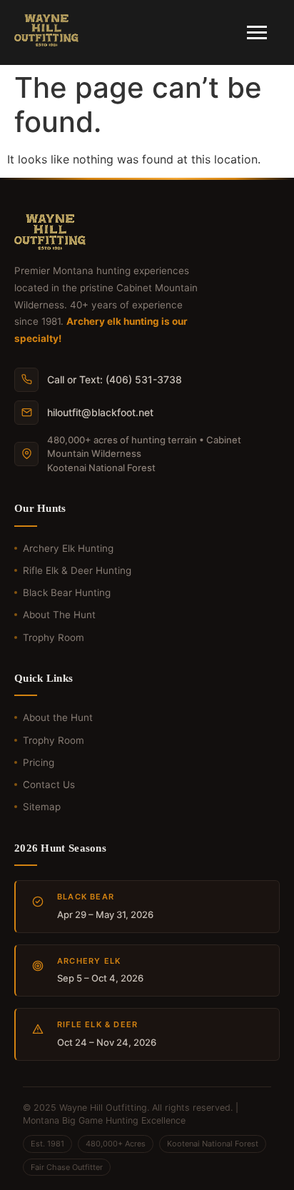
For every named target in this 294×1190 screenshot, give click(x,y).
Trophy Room (53, 637)
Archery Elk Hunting (68, 548)
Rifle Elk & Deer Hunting (77, 570)
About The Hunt (59, 614)
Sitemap (42, 806)
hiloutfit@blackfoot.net (100, 412)
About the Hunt (58, 717)
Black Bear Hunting (67, 592)
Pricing (38, 762)
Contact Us (49, 784)
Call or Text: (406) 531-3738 (114, 379)
